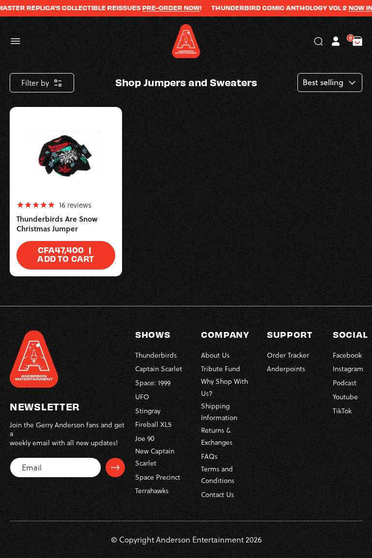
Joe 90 (145, 438)
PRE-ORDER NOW (164, 8)
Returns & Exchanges (216, 436)
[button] (15, 41)
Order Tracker (288, 355)
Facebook (347, 355)
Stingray (147, 411)
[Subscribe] (115, 467)
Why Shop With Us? (224, 387)
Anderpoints (286, 368)
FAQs (209, 456)
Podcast (344, 382)
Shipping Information (219, 412)
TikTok (342, 411)
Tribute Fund (220, 368)
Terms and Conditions (217, 475)
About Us (215, 355)
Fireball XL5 (153, 424)
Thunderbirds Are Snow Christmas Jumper (56, 223)
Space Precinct (157, 477)
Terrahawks (152, 490)
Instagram (348, 368)
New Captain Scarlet (154, 457)
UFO (142, 397)
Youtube (345, 397)
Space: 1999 (152, 382)
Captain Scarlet (158, 368)
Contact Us (217, 494)
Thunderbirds (156, 355)
